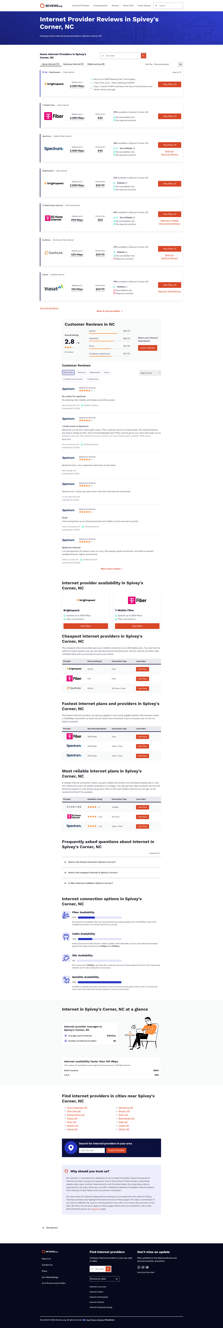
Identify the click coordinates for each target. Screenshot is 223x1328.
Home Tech (128, 5)
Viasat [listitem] (106, 372)
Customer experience (99, 353)
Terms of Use (141, 1272)
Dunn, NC (71, 1122)
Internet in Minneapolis (99, 1297)
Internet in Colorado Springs (101, 1307)
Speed (92, 331)
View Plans (168, 84)
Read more (66, 439)
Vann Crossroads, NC (77, 1107)
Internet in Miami (96, 1292)
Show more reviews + (111, 569)
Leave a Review (147, 348)
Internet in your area (98, 1287)
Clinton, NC (124, 1129)
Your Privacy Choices (95, 1320)
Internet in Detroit (97, 1302)
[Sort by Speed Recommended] (168, 64)
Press (44, 1271)
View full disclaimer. (49, 308)
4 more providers (109, 311)
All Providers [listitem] (68, 372)
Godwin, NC (72, 1125)
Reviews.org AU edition (56, 1283)
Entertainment (101, 5)
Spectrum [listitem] (82, 372)
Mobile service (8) (95, 64)
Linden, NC (124, 1125)
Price (91, 346)
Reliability (94, 338)
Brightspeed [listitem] (95, 372)
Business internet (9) (73, 64)
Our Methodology (50, 1277)
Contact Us (47, 1265)
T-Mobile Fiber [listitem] (92, 379)
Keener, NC (72, 1129)
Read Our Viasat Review (169, 291)
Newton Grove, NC (76, 1115)
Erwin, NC (123, 1115)
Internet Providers (80, 5)
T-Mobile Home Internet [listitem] (73, 379)
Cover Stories (144, 5)
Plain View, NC (74, 1111)
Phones (115, 5)
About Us (95, 1209)
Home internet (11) (50, 64)
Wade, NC (123, 1122)
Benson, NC (124, 1111)
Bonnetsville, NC (126, 1118)
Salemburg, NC (126, 1107)
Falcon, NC (72, 1118)
